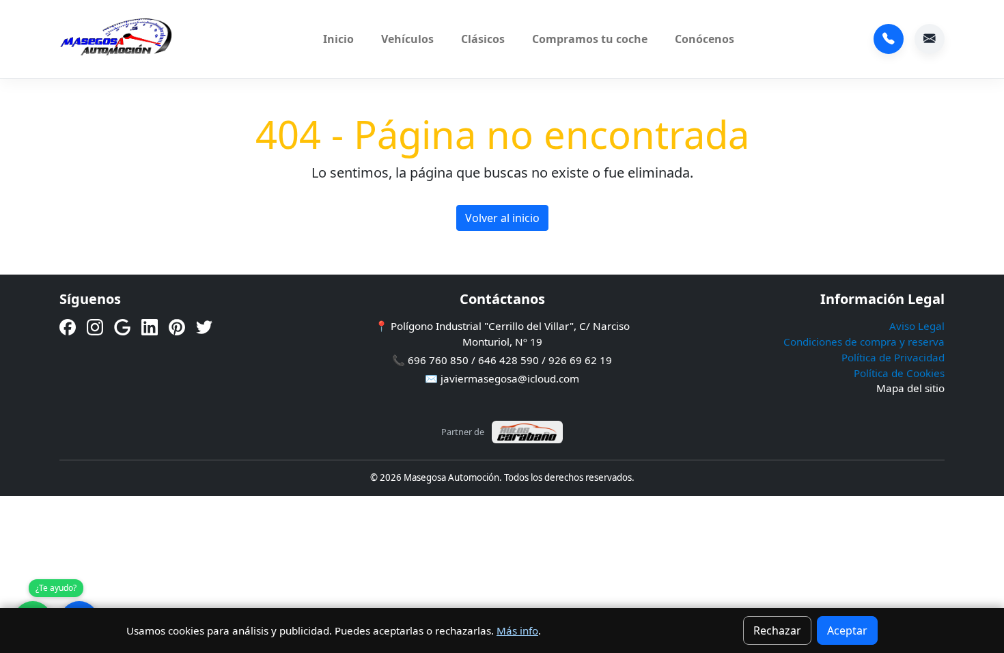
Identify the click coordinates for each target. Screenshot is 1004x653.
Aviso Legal (917, 326)
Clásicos (483, 38)
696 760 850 (889, 39)
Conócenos (704, 38)
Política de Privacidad (893, 357)
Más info (517, 630)
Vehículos (407, 38)
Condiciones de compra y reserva (864, 341)
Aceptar (847, 630)
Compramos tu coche (589, 38)
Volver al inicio (502, 217)
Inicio (338, 38)
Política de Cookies (899, 373)
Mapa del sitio (910, 388)
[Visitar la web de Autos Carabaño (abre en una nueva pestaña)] (527, 432)
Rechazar (777, 630)
